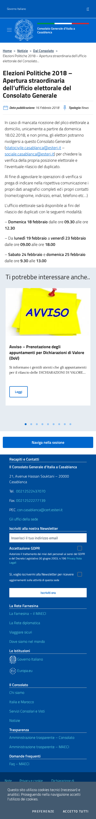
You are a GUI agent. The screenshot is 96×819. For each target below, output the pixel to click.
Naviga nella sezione (48, 442)
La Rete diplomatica (24, 623)
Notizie (22, 50)
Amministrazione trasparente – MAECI (39, 747)
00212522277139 (30, 500)
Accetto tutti (76, 811)
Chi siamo (16, 692)
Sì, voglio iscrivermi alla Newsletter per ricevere (41, 574)
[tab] (26, 424)
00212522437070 (30, 491)
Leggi (21, 391)
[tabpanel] (48, 354)
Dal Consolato (43, 50)
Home (7, 50)
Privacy (71, 558)
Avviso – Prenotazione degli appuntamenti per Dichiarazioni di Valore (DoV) (46, 352)
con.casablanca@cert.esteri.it (40, 510)
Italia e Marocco (21, 702)
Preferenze (43, 811)
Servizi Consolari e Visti (27, 711)
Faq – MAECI (19, 764)
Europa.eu (24, 670)
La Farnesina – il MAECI (27, 613)
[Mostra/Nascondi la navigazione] (9, 30)
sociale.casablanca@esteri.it (29, 154)
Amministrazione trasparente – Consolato (41, 737)
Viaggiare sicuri (20, 632)
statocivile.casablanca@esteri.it (33, 148)
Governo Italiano (16, 9)
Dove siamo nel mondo (27, 641)
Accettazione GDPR (24, 548)
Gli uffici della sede (23, 519)
